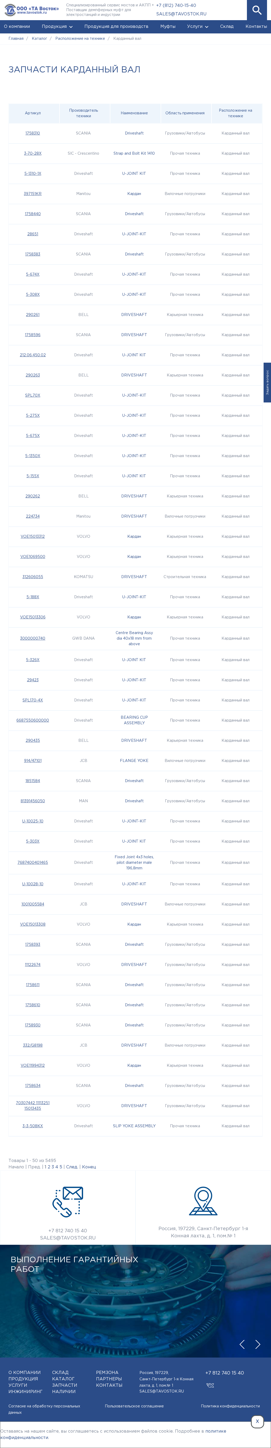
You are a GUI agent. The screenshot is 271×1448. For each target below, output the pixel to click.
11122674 (32, 964)
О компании (17, 27)
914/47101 (33, 760)
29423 (33, 680)
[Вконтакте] (210, 1383)
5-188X (32, 597)
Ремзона (107, 1373)
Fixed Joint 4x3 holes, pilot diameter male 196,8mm (134, 863)
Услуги (194, 27)
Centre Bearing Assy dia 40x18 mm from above (134, 638)
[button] (257, 10)
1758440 (33, 214)
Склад (227, 27)
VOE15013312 (33, 536)
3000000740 (32, 638)
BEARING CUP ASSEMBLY (134, 720)
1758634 (32, 1085)
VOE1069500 (32, 556)
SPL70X (32, 395)
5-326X (32, 660)
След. (72, 1167)
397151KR (33, 194)
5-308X (33, 294)
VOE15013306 (33, 617)
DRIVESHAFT (134, 315)
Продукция (54, 27)
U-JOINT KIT (134, 173)
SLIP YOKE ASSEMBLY (134, 1126)
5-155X (32, 476)
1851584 (32, 781)
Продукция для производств (116, 27)
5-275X (33, 415)
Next (257, 1344)
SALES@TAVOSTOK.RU (181, 14)
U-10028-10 (32, 884)
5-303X (32, 841)
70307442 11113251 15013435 (32, 1106)
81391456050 (33, 801)
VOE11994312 (33, 1065)
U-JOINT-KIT (134, 234)
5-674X (32, 274)
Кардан (134, 194)
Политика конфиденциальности (230, 1406)
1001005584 (32, 904)
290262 (32, 496)
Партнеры (109, 1379)
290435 (33, 740)
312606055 (32, 577)
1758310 (32, 133)
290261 (32, 315)
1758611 (32, 985)
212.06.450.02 (33, 355)
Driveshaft (134, 133)
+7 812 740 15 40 (67, 1231)
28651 (32, 234)
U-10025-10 (32, 821)
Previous (242, 1344)
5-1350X (32, 456)
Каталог (63, 1379)
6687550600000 (32, 720)
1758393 (32, 944)
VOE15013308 (33, 924)
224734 (33, 516)
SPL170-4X (32, 700)
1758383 (32, 254)
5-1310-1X (32, 173)
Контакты (256, 27)
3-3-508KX (32, 1126)
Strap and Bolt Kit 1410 (134, 153)
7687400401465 (32, 862)
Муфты (167, 27)
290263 (33, 375)
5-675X (33, 435)
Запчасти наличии (64, 1389)
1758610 (32, 1005)
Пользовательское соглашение (134, 1406)
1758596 (32, 335)
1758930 (32, 1025)
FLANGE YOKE (134, 760)
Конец (89, 1167)
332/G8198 (33, 1045)
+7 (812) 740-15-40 (176, 6)
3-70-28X (33, 153)
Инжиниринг (25, 1392)
